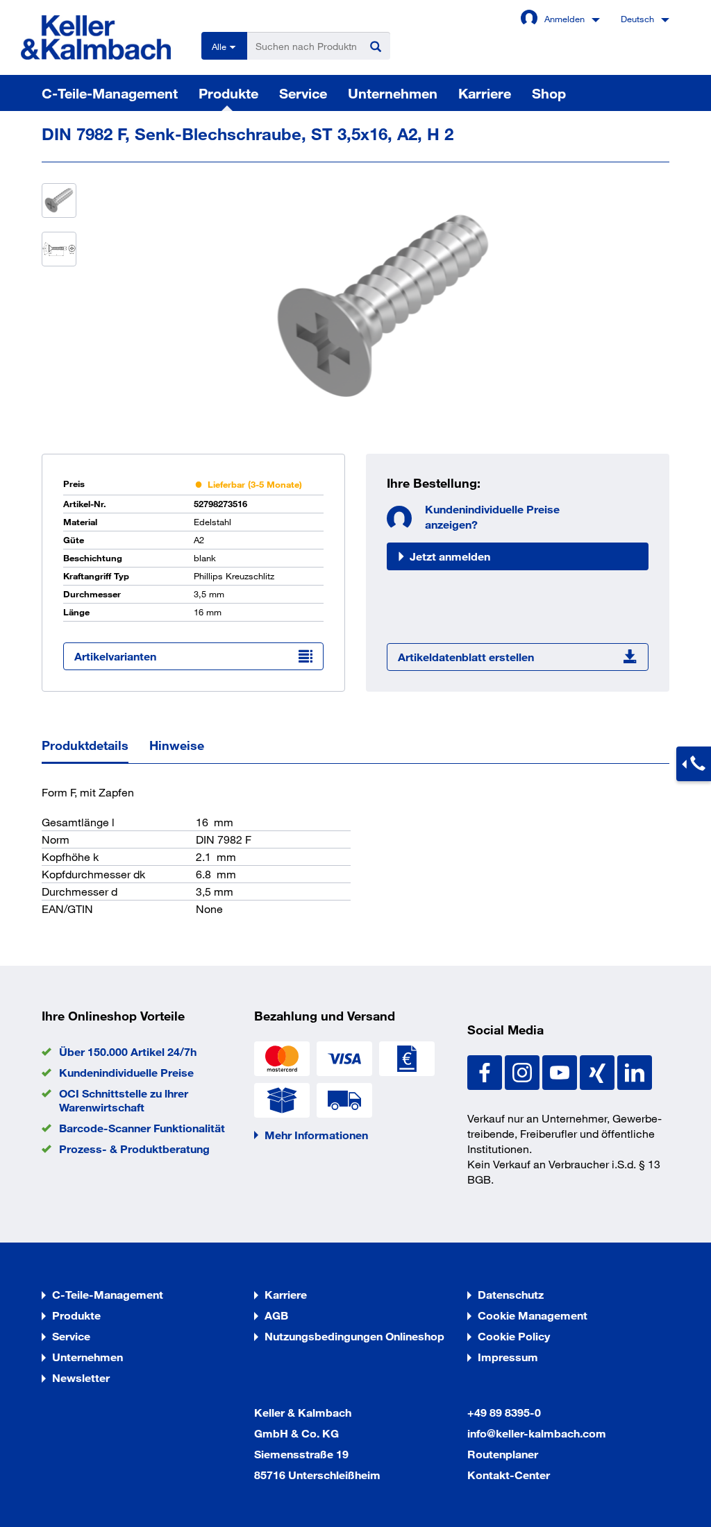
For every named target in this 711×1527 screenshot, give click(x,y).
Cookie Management (532, 1315)
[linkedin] (634, 1070)
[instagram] (523, 1070)
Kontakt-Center (508, 1474)
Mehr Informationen (316, 1134)
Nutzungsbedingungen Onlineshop (354, 1335)
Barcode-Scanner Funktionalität (142, 1127)
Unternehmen (392, 93)
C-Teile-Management (110, 93)
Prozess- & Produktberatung (134, 1148)
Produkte (228, 93)
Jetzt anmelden (450, 556)
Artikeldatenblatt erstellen (466, 656)
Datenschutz (511, 1294)
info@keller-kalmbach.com (536, 1433)
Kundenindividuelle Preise (126, 1072)
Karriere (484, 93)
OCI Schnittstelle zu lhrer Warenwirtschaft (123, 1100)
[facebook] (486, 1070)
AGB (276, 1315)
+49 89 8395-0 (504, 1412)
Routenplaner (502, 1453)
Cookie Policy (514, 1335)
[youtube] (561, 1070)
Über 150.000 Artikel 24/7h (127, 1051)
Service (303, 93)
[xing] (598, 1070)
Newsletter (81, 1377)
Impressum (508, 1356)
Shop (549, 93)
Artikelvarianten (115, 656)
